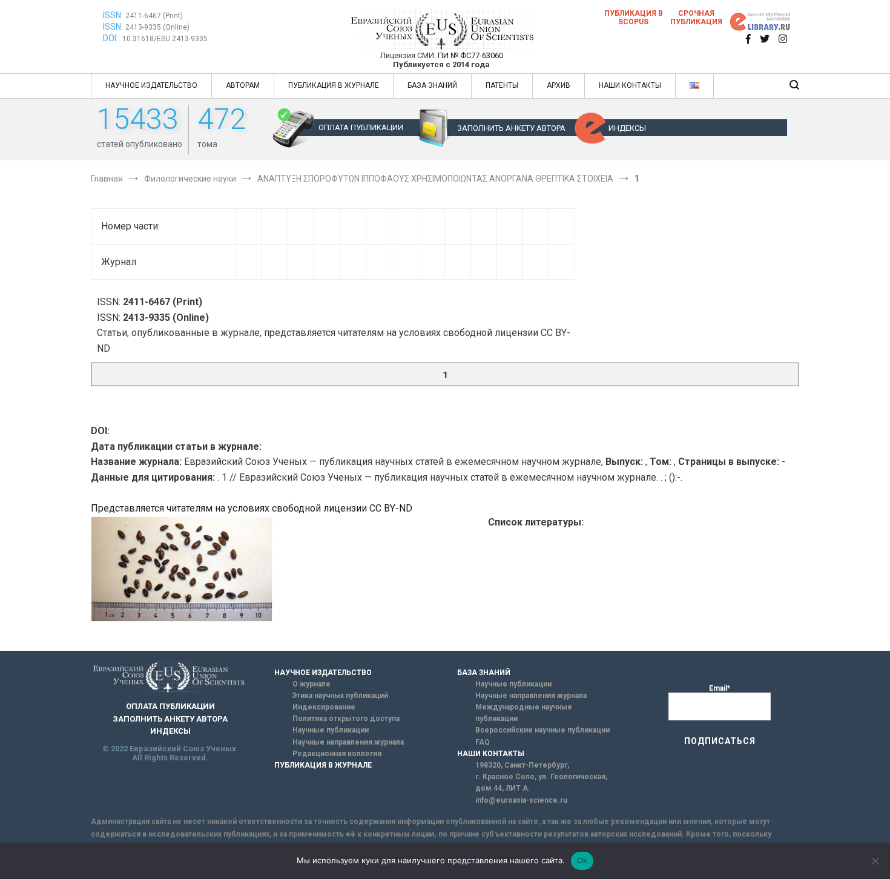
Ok (582, 860)
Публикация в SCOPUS (633, 17)
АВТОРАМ (243, 85)
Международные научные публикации (523, 713)
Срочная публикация (696, 17)
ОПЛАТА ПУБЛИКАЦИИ (360, 127)
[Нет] (875, 861)
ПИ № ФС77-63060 (470, 55)
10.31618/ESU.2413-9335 (165, 39)
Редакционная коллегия (336, 753)
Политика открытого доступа (346, 718)
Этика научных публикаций (340, 695)
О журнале (311, 684)
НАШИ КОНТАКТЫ (630, 85)
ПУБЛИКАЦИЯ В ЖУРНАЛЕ (333, 85)
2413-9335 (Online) (157, 27)
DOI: (111, 38)
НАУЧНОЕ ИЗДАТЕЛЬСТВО (151, 85)
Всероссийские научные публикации (542, 730)
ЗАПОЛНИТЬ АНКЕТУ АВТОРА (511, 128)
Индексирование (323, 707)
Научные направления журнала (348, 742)
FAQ (482, 742)
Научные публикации (330, 730)
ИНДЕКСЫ (627, 128)
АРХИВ (558, 85)
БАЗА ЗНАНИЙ (432, 85)
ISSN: (113, 15)
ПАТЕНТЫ (502, 85)
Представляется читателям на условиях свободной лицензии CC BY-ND (251, 508)
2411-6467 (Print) (154, 16)
